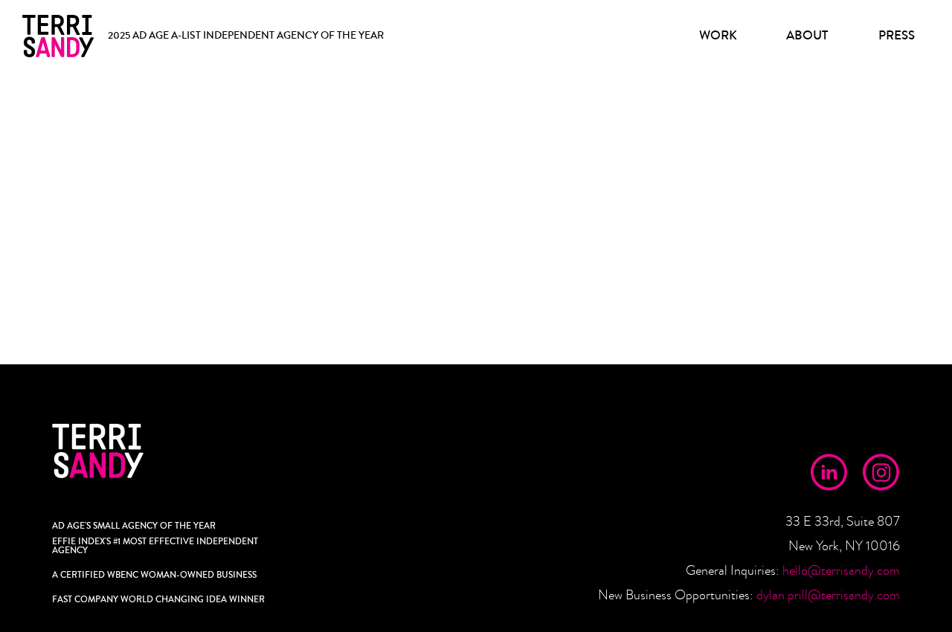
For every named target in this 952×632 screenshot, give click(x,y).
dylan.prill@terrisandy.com (828, 595)
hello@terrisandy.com (841, 570)
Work (718, 35)
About (807, 35)
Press (896, 35)
